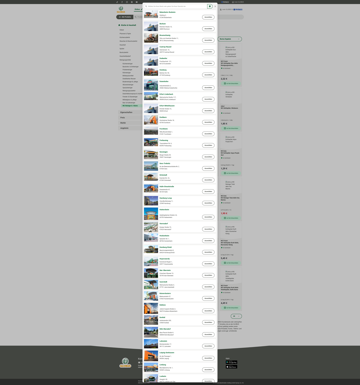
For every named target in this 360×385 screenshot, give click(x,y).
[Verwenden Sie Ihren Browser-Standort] (210, 6)
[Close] (215, 6)
